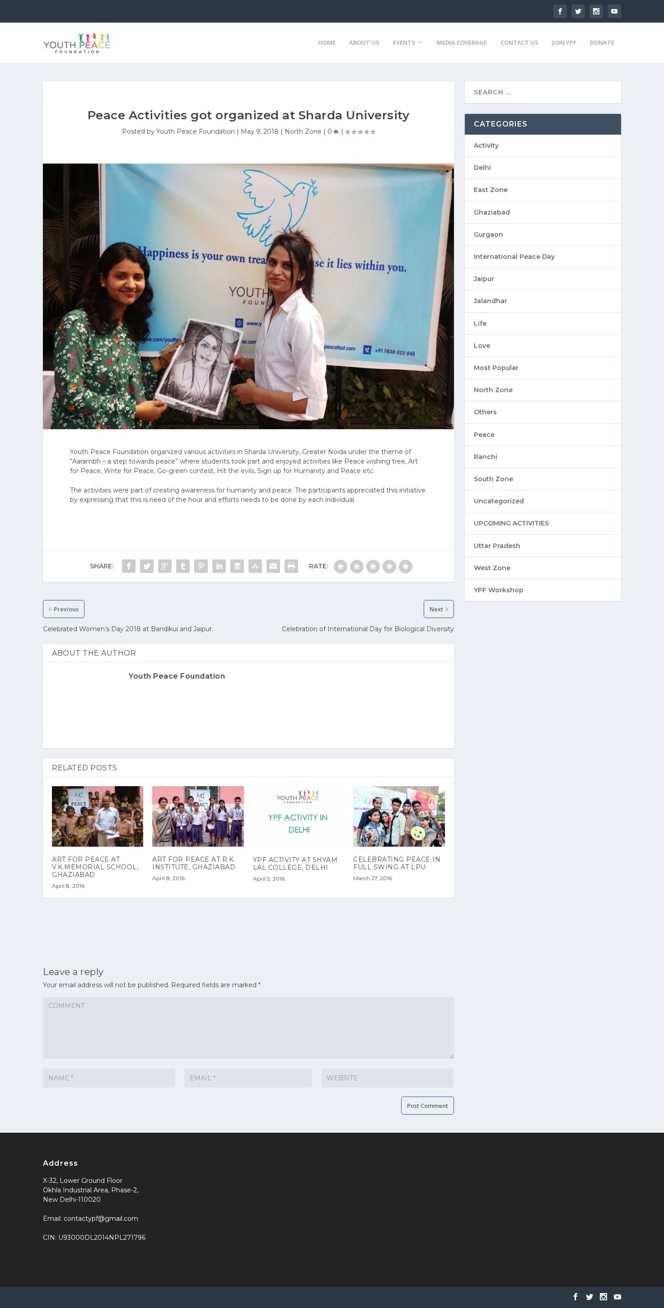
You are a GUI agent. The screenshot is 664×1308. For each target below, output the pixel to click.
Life (480, 323)
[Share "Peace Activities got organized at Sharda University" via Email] (273, 566)
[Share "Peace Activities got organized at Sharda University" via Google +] (165, 566)
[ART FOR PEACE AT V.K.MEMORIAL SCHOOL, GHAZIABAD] (97, 816)
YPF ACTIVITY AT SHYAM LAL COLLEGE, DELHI (295, 864)
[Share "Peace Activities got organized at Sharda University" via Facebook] (129, 566)
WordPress (198, 1297)
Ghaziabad (492, 212)
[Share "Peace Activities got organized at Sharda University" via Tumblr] (183, 566)
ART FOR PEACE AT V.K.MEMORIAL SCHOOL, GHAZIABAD (95, 867)
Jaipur (484, 279)
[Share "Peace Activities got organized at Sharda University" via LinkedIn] (219, 566)
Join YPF (564, 43)
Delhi (482, 168)
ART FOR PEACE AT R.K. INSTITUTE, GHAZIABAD (193, 863)
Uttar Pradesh (497, 546)
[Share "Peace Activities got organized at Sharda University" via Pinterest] (201, 566)
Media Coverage (462, 43)
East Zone (491, 190)
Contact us (519, 43)
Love (482, 346)
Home (327, 43)
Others (485, 412)
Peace (484, 435)
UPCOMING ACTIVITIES (511, 523)
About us (364, 43)
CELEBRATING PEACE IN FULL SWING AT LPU (396, 863)
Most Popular (496, 368)
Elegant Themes (110, 1297)
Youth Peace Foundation (195, 131)
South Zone (493, 479)
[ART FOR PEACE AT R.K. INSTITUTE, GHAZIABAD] (197, 816)
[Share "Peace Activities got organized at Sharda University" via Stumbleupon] (255, 566)
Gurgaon (488, 234)
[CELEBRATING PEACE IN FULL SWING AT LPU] (398, 816)
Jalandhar (490, 301)
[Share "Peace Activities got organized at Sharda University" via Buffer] (237, 566)
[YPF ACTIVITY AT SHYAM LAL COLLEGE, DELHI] (298, 816)
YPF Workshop (499, 590)
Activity (486, 145)
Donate (602, 43)
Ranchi (485, 457)
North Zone (303, 131)
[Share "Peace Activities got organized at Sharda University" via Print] (291, 566)
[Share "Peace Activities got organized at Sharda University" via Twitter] (147, 566)
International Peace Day (514, 257)
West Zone (492, 568)
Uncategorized (499, 501)
